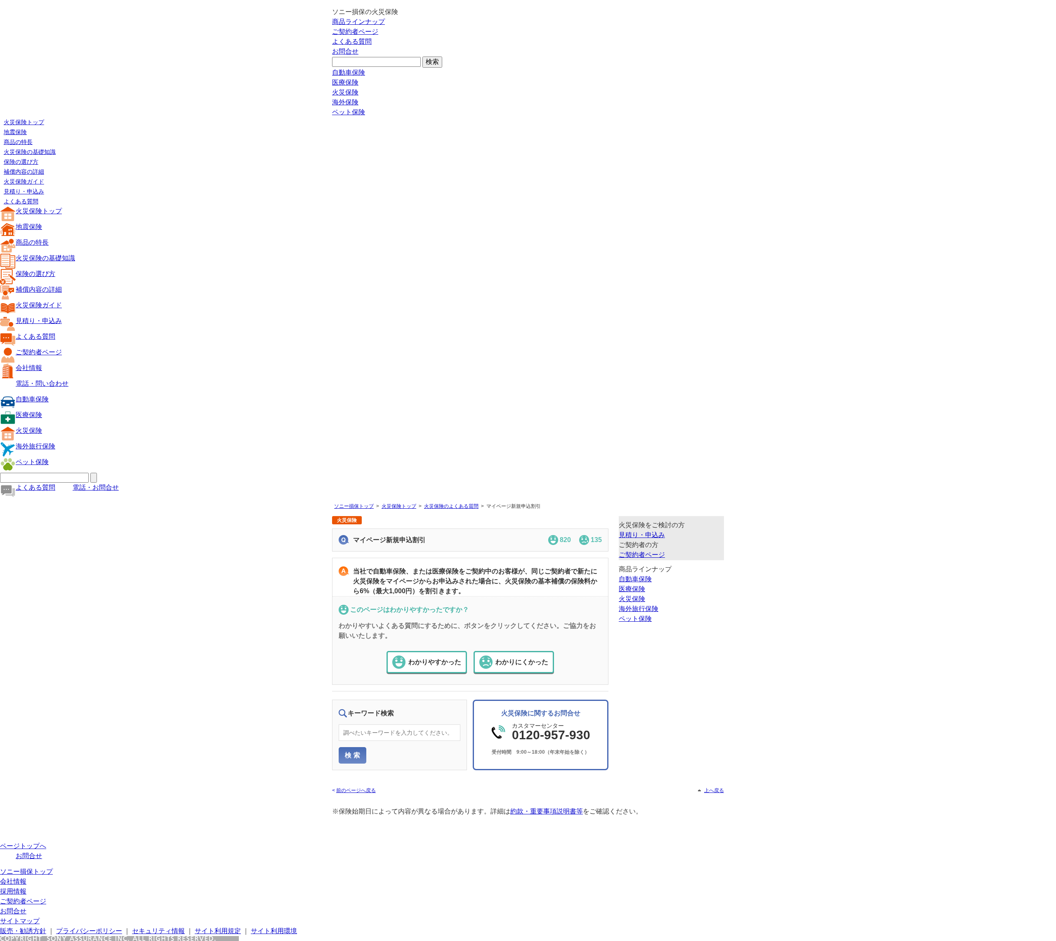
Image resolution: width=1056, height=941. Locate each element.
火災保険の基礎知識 (30, 152)
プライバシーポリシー (89, 930)
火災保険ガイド (24, 181)
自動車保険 (348, 72)
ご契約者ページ (355, 31)
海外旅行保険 (35, 446)
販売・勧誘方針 (23, 930)
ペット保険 (348, 112)
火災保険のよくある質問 (451, 506)
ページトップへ (23, 845)
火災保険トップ (24, 122)
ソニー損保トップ (354, 506)
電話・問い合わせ (42, 383)
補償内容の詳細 (24, 171)
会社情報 (29, 367)
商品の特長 (18, 142)
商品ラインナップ (358, 21)
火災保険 (345, 92)
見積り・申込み (24, 191)
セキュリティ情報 (158, 930)
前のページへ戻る (356, 790)
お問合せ (345, 51)
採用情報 (13, 891)
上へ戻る (714, 790)
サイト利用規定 (218, 930)
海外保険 (345, 102)
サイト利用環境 (274, 930)
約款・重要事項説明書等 (546, 811)
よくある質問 (352, 41)
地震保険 (15, 132)
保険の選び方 (21, 161)
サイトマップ (20, 920)
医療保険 (345, 82)
